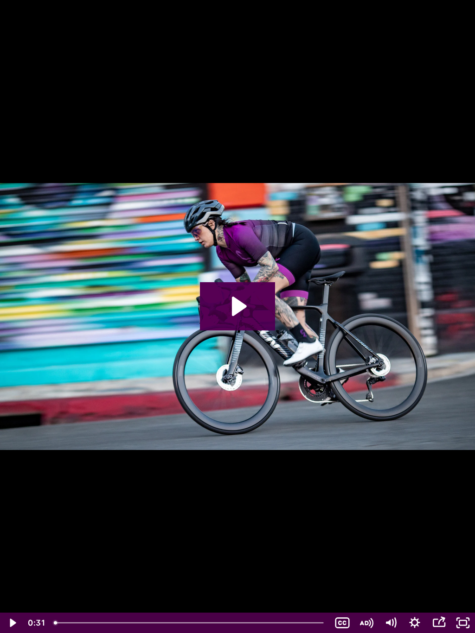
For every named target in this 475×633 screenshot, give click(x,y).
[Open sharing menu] (439, 623)
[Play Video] (12, 623)
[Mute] (391, 623)
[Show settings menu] (415, 623)
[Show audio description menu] (366, 623)
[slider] (189, 623)
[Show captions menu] (342, 623)
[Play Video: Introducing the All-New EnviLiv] (238, 306)
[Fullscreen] (463, 623)
